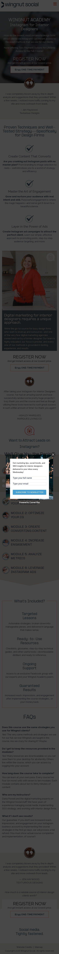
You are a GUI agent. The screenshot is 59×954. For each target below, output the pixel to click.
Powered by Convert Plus (29, 502)
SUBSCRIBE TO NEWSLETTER (29, 492)
